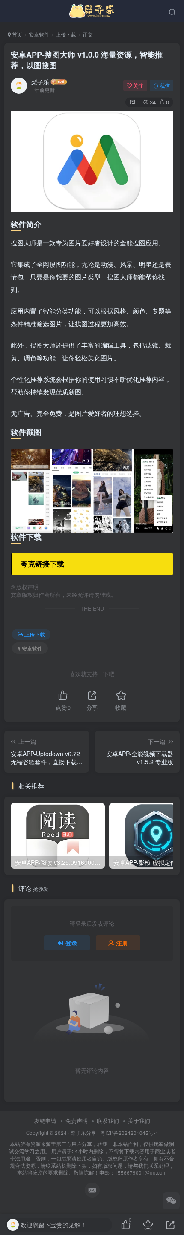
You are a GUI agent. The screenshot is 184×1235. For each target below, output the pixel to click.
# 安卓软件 (30, 648)
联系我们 (108, 1121)
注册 (122, 942)
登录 (71, 942)
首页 (16, 34)
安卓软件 (39, 34)
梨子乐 (40, 82)
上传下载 (66, 34)
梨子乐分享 (83, 1132)
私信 (165, 85)
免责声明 (76, 1121)
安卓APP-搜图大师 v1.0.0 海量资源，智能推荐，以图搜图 (87, 60)
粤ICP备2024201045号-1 (92, 1152)
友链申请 (45, 1121)
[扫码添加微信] (171, 1200)
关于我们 (139, 1121)
